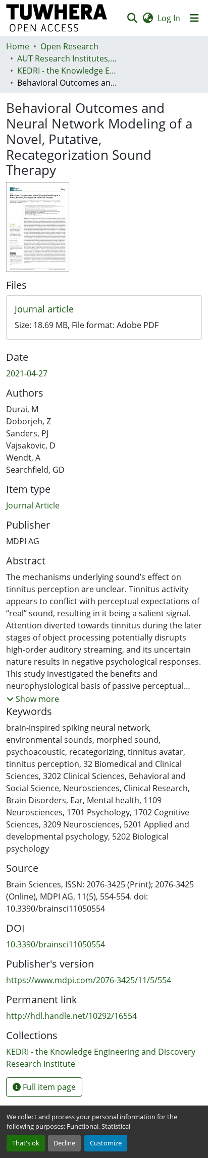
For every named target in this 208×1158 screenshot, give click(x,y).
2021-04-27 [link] (26, 373)
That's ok (25, 1142)
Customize (106, 1142)
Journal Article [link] (33, 505)
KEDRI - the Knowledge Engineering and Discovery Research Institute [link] (67, 70)
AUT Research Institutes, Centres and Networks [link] (67, 58)
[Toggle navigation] (194, 18)
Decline (64, 1142)
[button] (57, 18)
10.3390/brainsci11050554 (55, 944)
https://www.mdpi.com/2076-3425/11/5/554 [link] (88, 980)
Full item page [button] (48, 1086)
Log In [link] (169, 18)
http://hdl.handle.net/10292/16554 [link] (71, 1015)
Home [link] (17, 46)
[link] (104, 309)
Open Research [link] (69, 46)
